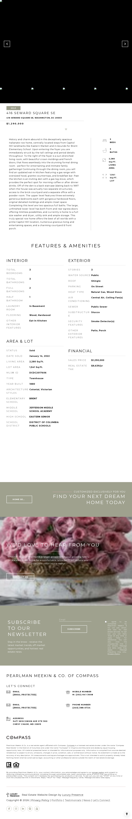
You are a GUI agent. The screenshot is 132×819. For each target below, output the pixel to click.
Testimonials (73, 800)
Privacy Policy (114, 654)
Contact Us (20, 577)
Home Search (21, 499)
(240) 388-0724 (81, 707)
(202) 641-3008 (84, 694)
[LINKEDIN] (23, 808)
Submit (74, 629)
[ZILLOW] (36, 808)
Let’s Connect (101, 800)
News (87, 800)
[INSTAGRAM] (16, 808)
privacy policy (98, 772)
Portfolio (57, 800)
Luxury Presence (72, 794)
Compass (71, 745)
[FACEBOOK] (9, 808)
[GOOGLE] (29, 808)
